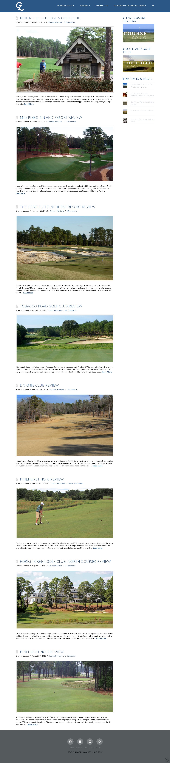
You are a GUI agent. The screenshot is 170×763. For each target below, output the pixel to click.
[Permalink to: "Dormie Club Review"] (65, 425)
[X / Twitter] (80, 741)
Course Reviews (55, 22)
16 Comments (71, 310)
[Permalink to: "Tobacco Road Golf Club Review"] (65, 338)
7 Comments (72, 389)
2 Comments (69, 22)
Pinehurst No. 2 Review (42, 652)
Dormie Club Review (39, 385)
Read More (29, 104)
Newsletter (95, 748)
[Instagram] (99, 741)
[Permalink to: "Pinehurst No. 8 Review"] (65, 513)
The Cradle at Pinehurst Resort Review (58, 207)
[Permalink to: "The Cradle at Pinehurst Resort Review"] (65, 248)
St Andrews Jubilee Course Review (142, 111)
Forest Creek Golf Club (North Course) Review (65, 561)
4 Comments (72, 211)
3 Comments (70, 566)
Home (86, 748)
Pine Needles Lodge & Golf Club (50, 18)
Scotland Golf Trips (137, 50)
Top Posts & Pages (137, 78)
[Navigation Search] (151, 2)
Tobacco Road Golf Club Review (51, 306)
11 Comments (70, 121)
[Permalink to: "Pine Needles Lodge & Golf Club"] (65, 59)
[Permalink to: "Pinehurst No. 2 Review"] (65, 686)
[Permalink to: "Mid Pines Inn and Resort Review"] (65, 154)
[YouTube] (90, 741)
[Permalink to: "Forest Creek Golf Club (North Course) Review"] (65, 599)
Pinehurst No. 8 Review (42, 479)
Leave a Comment (75, 483)
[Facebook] (70, 741)
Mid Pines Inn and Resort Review (51, 117)
